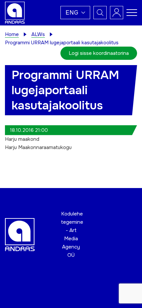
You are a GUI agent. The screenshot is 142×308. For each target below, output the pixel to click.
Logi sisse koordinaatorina (99, 53)
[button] (75, 12)
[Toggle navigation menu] (131, 12)
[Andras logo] (15, 12)
